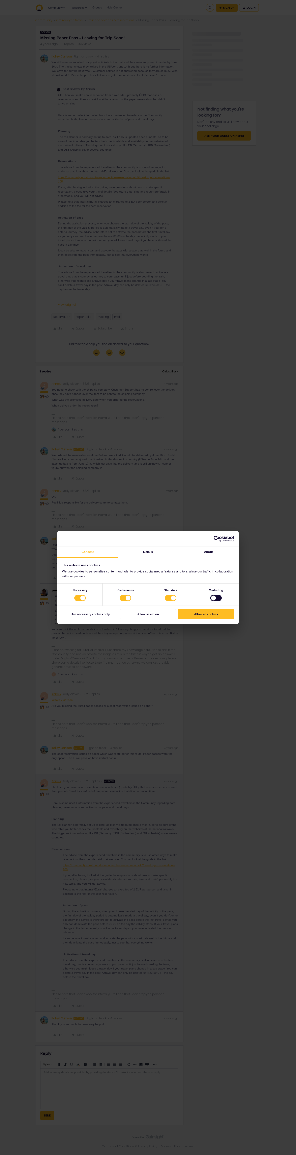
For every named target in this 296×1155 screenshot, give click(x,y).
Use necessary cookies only (90, 614)
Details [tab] (148, 552)
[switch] (125, 598)
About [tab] (208, 552)
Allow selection (148, 614)
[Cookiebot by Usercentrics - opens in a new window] (216, 539)
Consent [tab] (88, 552)
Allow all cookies (206, 614)
